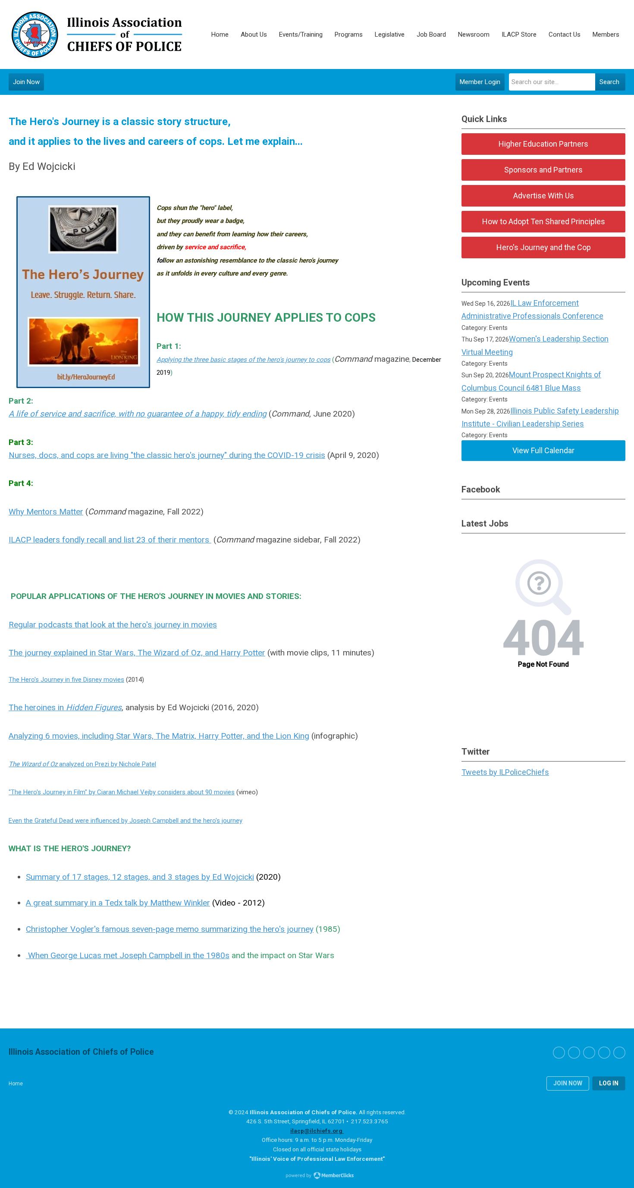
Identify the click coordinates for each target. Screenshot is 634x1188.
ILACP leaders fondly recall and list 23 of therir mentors (110, 540)
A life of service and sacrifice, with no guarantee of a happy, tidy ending (138, 414)
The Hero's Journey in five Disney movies (66, 679)
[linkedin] (604, 1053)
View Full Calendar (543, 450)
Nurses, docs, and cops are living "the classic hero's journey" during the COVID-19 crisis (167, 455)
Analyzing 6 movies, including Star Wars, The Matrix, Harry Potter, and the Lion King (159, 736)
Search (609, 82)
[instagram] (589, 1053)
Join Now (26, 82)
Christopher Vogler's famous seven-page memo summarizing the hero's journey (170, 929)
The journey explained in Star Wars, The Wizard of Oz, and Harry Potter (137, 653)
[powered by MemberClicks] (317, 1176)
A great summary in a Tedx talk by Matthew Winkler (118, 903)
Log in (608, 1083)
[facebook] (559, 1053)
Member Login (480, 82)
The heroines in (65, 707)
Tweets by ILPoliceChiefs (505, 772)
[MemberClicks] (96, 34)
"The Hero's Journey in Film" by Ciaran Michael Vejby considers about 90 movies (122, 792)
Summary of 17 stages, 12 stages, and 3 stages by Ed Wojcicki (140, 877)
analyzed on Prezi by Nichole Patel (82, 764)
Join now (567, 1083)
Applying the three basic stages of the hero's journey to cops (243, 360)
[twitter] (574, 1053)
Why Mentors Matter (46, 512)
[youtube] (619, 1053)
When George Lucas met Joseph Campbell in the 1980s (127, 955)
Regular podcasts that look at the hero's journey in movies (113, 625)
